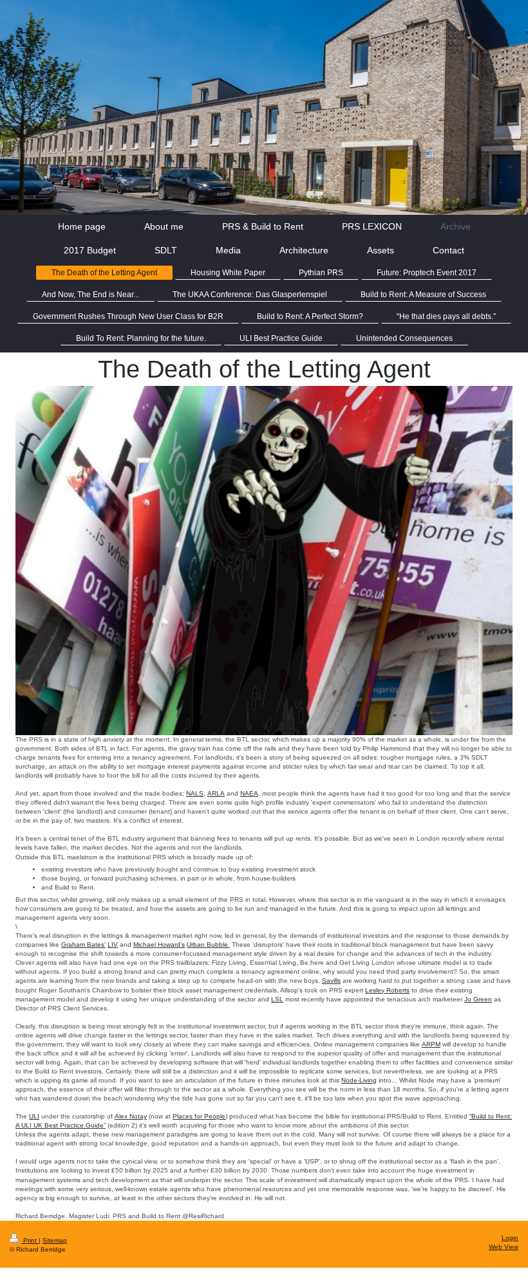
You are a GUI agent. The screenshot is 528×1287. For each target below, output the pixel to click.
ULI (34, 1116)
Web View (503, 1246)
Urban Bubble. (208, 944)
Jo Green (478, 999)
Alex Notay (131, 1116)
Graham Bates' (83, 944)
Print (30, 1240)
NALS (194, 793)
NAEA (249, 793)
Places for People (199, 1116)
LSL (277, 999)
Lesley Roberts (387, 990)
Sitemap (54, 1240)
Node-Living (359, 1080)
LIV (113, 944)
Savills (331, 980)
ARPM (431, 1044)
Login (510, 1237)
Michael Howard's (159, 944)
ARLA (216, 793)
